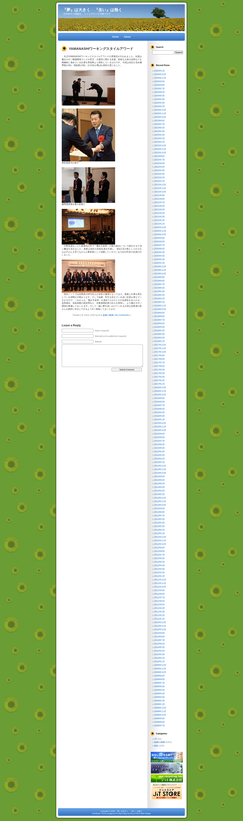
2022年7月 (159, 160)
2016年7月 (159, 405)
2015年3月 (159, 455)
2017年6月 (159, 366)
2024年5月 (159, 95)
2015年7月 (159, 441)
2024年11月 (160, 78)
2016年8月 (159, 402)
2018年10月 (160, 309)
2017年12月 (160, 345)
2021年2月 (159, 220)
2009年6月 (159, 686)
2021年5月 (159, 209)
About (127, 37)
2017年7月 (159, 362)
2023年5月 (159, 128)
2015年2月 (159, 458)
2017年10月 (160, 352)
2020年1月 (159, 263)
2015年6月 (159, 444)
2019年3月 (159, 295)
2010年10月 (160, 629)
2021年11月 (160, 188)
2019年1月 (159, 302)
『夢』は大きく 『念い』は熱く (92, 9)
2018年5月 (159, 327)
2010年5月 (159, 647)
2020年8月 (159, 241)
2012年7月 (159, 555)
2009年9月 (159, 676)
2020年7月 (159, 245)
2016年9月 (159, 398)
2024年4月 (159, 99)
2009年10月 (160, 672)
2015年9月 (159, 434)
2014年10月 (160, 473)
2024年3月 (159, 103)
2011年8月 (159, 594)
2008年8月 (159, 722)
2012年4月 (159, 565)
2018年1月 (159, 341)
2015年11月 (160, 426)
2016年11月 (160, 391)
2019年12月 (160, 266)
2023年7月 (159, 124)
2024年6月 (159, 92)
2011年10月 (160, 587)
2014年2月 (159, 494)
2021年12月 (160, 184)
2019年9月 (159, 277)
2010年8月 (159, 636)
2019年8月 (159, 281)
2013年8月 (159, 512)
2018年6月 (159, 323)
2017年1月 (159, 384)
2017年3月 (159, 377)
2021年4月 (159, 213)
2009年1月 (159, 704)
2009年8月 (159, 679)
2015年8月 (159, 437)
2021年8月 (159, 199)
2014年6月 (159, 480)
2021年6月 (159, 206)
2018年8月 (159, 316)
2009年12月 (160, 665)
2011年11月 (160, 583)
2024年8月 (159, 85)
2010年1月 (159, 661)
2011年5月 (159, 604)
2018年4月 (159, 330)
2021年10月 (160, 192)
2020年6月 (159, 249)
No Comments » (123, 315)
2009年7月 (159, 683)
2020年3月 (159, 256)
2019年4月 (159, 291)
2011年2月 (159, 615)
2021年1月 (159, 224)
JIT (155, 739)
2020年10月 (160, 234)
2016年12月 (160, 387)
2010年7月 (159, 640)
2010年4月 (159, 651)
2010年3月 (159, 654)
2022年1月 (159, 181)
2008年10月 (160, 715)
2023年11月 (160, 113)
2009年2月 (159, 700)
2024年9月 (159, 81)
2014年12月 (160, 466)
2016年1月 (159, 419)
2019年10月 (160, 273)
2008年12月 (160, 708)
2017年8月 (159, 359)
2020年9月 (159, 238)
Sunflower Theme (99, 813)
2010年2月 (159, 658)
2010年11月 (160, 626)
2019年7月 (159, 284)
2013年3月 (159, 526)
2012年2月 (159, 572)
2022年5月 (159, 167)
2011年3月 (159, 612)
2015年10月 (160, 430)
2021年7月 (159, 202)
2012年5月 (159, 562)
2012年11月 (160, 540)
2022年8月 (159, 156)
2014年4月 (159, 487)
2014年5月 (159, 483)
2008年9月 (159, 718)
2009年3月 (159, 697)
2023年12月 (160, 110)
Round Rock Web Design (140, 813)
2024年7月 (159, 88)
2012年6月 (159, 558)
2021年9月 (159, 195)
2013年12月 (160, 498)
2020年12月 (160, 227)
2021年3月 (159, 216)
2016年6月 (159, 409)
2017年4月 (159, 373)
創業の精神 (108, 315)
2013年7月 (159, 515)
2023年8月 (159, 120)
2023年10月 (160, 117)
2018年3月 (159, 334)
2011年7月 (159, 597)
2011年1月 (159, 619)
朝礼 (156, 745)
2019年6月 (159, 288)
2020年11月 (160, 231)
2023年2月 (159, 138)
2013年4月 (159, 523)
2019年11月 (160, 270)
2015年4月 (159, 451)
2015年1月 (159, 462)
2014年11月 (160, 469)
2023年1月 (159, 142)
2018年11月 (160, 305)
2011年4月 (159, 608)
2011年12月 (160, 579)
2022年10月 (160, 152)
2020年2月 (159, 259)
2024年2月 (159, 106)
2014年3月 (159, 491)
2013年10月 (160, 505)
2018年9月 (159, 313)
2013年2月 (159, 530)
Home (115, 37)
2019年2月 (159, 298)
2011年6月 (159, 601)
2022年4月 (159, 170)
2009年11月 (160, 668)
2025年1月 (159, 71)
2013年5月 (159, 519)
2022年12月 (160, 145)
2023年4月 (159, 131)
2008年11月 (160, 711)
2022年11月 (160, 149)
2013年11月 (160, 501)
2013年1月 (159, 533)
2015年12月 (160, 423)
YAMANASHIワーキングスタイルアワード (101, 49)
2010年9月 (159, 633)
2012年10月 (160, 544)
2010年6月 (159, 644)
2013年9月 (159, 508)
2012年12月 (160, 537)
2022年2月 (159, 177)
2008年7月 (159, 725)
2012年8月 (159, 551)
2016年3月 (159, 416)
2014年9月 (159, 476)
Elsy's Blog (122, 813)
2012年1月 (159, 576)
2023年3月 (159, 135)
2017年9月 (159, 355)
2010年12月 (160, 622)
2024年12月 (160, 74)
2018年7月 (159, 320)
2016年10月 (160, 394)
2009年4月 (159, 693)
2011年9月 (159, 590)
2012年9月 (159, 547)
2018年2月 (159, 337)
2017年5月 (159, 370)
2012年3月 (159, 569)
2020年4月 (159, 252)
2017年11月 (160, 348)
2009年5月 (159, 690)
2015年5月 (159, 448)
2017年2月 (159, 380)
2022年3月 (159, 174)
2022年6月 (159, 163)
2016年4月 (159, 412)
